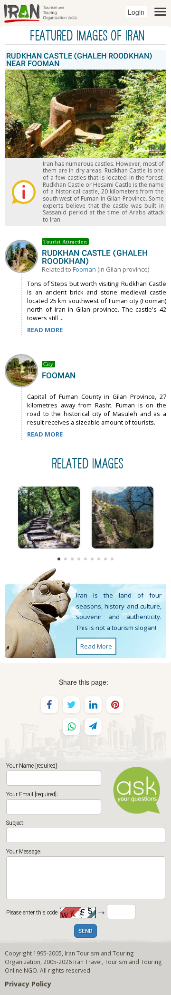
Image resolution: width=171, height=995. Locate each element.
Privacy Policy (28, 983)
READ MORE (45, 329)
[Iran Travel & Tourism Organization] (40, 12)
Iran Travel (87, 961)
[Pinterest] (115, 704)
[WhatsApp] (71, 726)
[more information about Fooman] (23, 370)
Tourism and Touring (133, 961)
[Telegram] (93, 726)
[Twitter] (71, 704)
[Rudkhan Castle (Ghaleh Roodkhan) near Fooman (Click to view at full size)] (49, 517)
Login (136, 12)
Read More (96, 646)
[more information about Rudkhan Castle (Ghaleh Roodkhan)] (23, 255)
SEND (85, 931)
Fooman (84, 269)
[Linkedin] (93, 704)
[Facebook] (49, 704)
